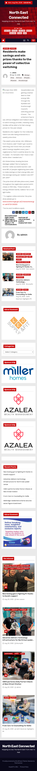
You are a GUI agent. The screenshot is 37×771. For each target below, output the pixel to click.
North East (7, 31)
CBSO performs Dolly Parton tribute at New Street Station (17, 683)
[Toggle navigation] (24, 40)
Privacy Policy (24, 767)
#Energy (26, 75)
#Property (27, 78)
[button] (28, 40)
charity (20, 33)
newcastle (22, 31)
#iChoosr (19, 78)
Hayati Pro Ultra (13, 767)
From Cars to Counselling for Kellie (16, 496)
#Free (12, 78)
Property (13, 48)
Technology (20, 277)
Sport (29, 256)
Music (22, 653)
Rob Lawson (30, 269)
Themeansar (18, 763)
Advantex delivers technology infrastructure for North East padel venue (16, 482)
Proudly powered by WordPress (12, 761)
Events (16, 653)
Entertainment (8, 653)
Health (26, 289)
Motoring (29, 31)
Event (24, 33)
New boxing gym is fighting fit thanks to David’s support (24, 267)
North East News (21, 256)
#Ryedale (13, 80)
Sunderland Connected (23, 262)
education (13, 33)
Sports (19, 259)
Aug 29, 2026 (20, 269)
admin (14, 73)
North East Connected (18, 746)
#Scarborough (23, 80)
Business (14, 31)
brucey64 (29, 284)
